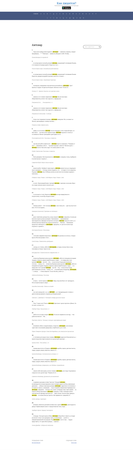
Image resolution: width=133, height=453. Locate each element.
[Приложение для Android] (66, 8)
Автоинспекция (36, 442)
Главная (35, 14)
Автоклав (73, 442)
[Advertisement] (66, 33)
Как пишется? (66, 3)
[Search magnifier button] (99, 47)
